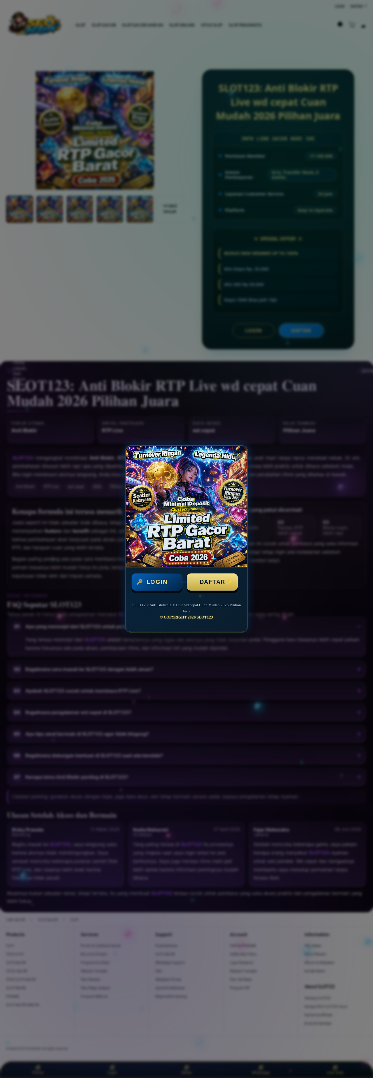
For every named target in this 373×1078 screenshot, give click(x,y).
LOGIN (157, 582)
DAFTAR (212, 582)
